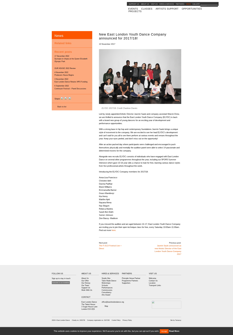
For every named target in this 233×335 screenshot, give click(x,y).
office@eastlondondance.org (113, 302)
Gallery (196, 4)
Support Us (134, 4)
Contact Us (153, 281)
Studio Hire (106, 278)
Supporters (126, 283)
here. (114, 230)
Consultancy (106, 292)
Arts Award (106, 295)
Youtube (59, 288)
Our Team (85, 285)
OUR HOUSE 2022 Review (65, 68)
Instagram (63, 288)
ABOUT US (86, 273)
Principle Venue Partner (131, 278)
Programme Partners (130, 281)
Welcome (152, 278)
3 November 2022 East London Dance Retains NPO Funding (70, 80)
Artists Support (167, 9)
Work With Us (86, 290)
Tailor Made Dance (109, 281)
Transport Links (155, 285)
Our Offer (85, 281)
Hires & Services (166, 4)
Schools (105, 285)
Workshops (106, 283)
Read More (174, 331)
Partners (180, 4)
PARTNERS (127, 273)
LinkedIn (66, 288)
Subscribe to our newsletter (60, 282)
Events (133, 9)
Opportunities (192, 9)
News (188, 4)
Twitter (56, 288)
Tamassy (178, 320)
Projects (135, 11)
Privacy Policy (127, 320)
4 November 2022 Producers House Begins (64, 73)
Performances (107, 288)
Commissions (107, 290)
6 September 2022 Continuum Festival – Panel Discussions (70, 87)
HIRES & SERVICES (110, 273)
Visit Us (154, 4)
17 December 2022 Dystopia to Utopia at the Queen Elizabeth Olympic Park (70, 58)
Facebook (53, 288)
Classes (146, 9)
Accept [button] (164, 331)
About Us (85, 278)
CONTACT (85, 297)
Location (152, 283)
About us (145, 4)
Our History (85, 283)
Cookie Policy (116, 320)
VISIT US (153, 273)
